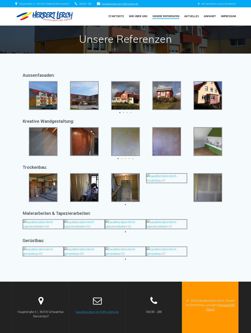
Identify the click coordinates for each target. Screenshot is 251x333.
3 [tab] (127, 112)
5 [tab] (133, 159)
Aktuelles (191, 16)
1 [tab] (120, 112)
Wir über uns (138, 16)
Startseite (116, 16)
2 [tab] (124, 112)
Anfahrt (210, 16)
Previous (28, 95)
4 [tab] (131, 112)
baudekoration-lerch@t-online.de (120, 3)
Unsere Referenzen (166, 16)
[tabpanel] (43, 95)
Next (223, 95)
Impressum (228, 16)
